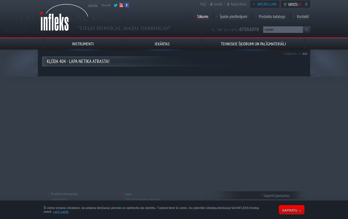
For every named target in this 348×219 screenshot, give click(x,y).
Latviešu (93, 5)
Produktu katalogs (272, 16)
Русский (105, 5)
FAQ (203, 4)
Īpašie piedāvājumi (233, 16)
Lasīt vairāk (61, 211)
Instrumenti (59, 199)
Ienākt (218, 4)
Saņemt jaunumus (276, 195)
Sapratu (289, 210)
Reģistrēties (239, 4)
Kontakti (303, 16)
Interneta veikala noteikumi (142, 199)
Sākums (202, 16)
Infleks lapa (266, 4)
